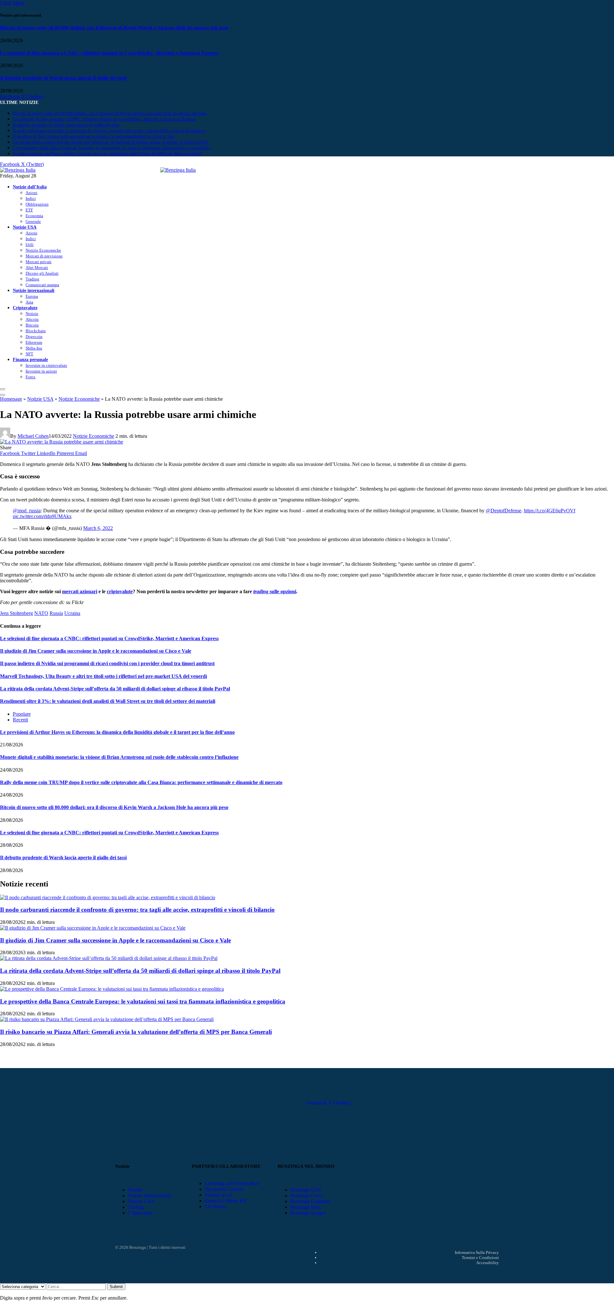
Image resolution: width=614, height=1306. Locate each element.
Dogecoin (34, 336)
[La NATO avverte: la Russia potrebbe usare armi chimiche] (61, 442)
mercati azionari (79, 591)
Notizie (32, 313)
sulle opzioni (274, 591)
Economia (34, 215)
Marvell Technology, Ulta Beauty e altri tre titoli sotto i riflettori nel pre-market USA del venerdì (103, 676)
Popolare (22, 714)
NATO (41, 613)
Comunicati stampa (42, 284)
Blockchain (36, 330)
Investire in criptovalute (46, 365)
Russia (56, 613)
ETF (29, 210)
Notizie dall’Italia (30, 186)
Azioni (31, 192)
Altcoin (32, 319)
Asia (29, 302)
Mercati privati (38, 261)
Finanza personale (30, 359)
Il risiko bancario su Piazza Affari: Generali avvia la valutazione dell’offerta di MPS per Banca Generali (107, 153)
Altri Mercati (37, 267)
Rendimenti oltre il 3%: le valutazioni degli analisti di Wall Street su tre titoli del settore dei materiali (107, 701)
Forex (30, 376)
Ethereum (34, 342)
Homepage (11, 399)
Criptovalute (25, 307)
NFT (29, 353)
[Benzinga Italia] (160, 170)
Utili (30, 244)
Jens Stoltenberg (16, 613)
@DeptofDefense (503, 510)
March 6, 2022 (98, 528)
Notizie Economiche (43, 250)
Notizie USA (24, 227)
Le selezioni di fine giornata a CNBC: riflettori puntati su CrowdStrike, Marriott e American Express (109, 53)
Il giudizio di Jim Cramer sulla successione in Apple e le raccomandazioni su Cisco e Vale (94, 136)
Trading (32, 279)
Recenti (20, 719)
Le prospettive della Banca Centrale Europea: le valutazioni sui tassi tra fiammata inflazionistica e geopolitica (112, 148)
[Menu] (2, 389)
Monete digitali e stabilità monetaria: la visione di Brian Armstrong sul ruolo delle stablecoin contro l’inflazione (119, 757)
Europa (32, 296)
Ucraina (72, 613)
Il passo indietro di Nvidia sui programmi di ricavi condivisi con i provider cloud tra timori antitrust (107, 663)
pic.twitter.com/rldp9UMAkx (42, 516)
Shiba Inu (34, 348)
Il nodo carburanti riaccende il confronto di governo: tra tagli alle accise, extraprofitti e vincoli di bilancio (109, 130)
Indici (31, 198)
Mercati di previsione (44, 256)
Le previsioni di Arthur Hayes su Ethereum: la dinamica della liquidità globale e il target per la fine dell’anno (117, 732)
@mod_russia (27, 510)
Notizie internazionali (33, 290)
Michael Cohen (33, 436)
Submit (116, 1286)
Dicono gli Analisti (42, 273)
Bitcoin (32, 325)
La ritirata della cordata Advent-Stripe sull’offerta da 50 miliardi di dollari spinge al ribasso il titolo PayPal (110, 142)
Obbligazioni (37, 204)
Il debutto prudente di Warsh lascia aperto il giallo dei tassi (63, 78)
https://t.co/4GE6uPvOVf (549, 510)
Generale (33, 221)
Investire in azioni (41, 371)
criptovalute (120, 591)
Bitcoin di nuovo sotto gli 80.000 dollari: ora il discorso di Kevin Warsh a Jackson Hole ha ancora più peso (114, 27)
